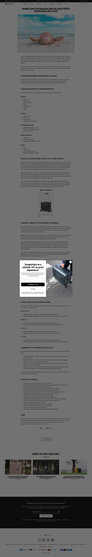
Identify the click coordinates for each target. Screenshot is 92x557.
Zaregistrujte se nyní (33, 284)
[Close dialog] (70, 262)
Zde (28, 293)
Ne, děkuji (33, 289)
